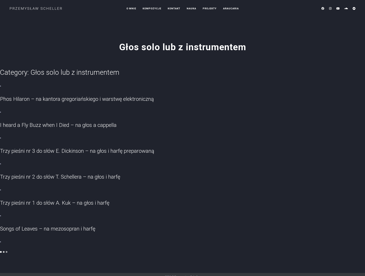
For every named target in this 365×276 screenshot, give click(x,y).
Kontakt (174, 8)
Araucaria (231, 8)
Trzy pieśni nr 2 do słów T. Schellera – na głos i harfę (60, 177)
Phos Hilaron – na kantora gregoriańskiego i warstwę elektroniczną (77, 99)
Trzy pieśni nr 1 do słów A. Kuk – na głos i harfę (54, 203)
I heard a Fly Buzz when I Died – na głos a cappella (58, 125)
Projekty (210, 8)
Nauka (191, 8)
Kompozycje (152, 8)
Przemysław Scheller (36, 8)
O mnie (131, 8)
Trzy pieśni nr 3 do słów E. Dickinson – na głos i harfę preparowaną (77, 151)
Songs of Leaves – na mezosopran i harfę (47, 229)
